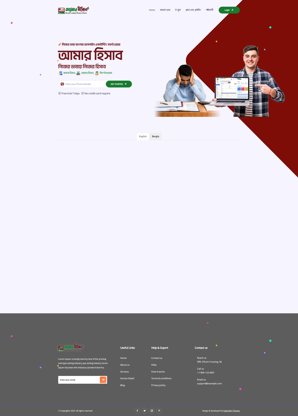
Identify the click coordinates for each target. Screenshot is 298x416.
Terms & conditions (161, 378)
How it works (158, 371)
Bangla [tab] (155, 136)
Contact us (156, 358)
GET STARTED (117, 84)
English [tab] (143, 136)
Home (152, 10)
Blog (122, 385)
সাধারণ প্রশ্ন (165, 10)
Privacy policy (158, 385)
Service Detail (127, 378)
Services (124, 371)
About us (125, 365)
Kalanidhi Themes (232, 410)
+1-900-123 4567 (205, 372)
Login (227, 9)
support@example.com (209, 383)
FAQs (154, 365)
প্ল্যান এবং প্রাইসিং (193, 10)
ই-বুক (178, 10)
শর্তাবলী (209, 10)
